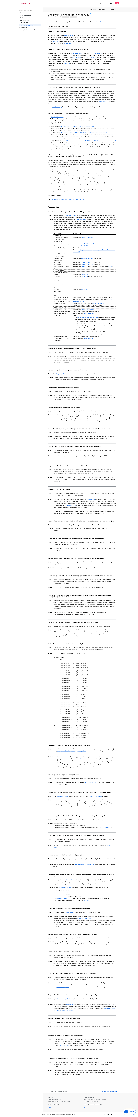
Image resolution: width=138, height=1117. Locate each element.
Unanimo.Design (57, 107)
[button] (93, 9)
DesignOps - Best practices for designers (95, 1099)
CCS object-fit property (64, 887)
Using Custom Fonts (70, 505)
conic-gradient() (81, 751)
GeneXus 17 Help (73, 16)
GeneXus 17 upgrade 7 (57, 117)
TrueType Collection (78, 53)
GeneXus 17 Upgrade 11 (63, 999)
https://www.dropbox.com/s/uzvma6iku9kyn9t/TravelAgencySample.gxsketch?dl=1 (84, 133)
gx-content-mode (67, 880)
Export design (102, 101)
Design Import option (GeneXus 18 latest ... (59, 1101)
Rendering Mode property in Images (85, 864)
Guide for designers (25, 15)
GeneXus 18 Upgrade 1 (62, 987)
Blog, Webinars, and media (28, 30)
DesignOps (99, 22)
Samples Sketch (24, 20)
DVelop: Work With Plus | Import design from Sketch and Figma (68, 199)
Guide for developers (26, 18)
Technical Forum (68, 35)
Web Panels (87, 900)
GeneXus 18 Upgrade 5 (98, 303)
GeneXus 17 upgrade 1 (87, 237)
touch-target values (64, 1045)
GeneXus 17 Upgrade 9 (87, 244)
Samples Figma (24, 22)
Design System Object (90, 782)
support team (67, 43)
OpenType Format (91, 57)
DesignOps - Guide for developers (93, 1104)
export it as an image (72, 763)
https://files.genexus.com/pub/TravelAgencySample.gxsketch (77, 127)
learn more (110, 135)
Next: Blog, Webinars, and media (109, 1091)
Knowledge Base (90, 499)
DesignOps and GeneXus (25, 11)
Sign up (112, 3)
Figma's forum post (88, 313)
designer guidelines (81, 219)
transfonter (67, 63)
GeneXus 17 (84, 266)
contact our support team (84, 918)
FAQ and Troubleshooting (27, 25)
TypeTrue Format (76, 57)
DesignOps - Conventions (91, 1101)
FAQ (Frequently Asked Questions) (59, 27)
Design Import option (70, 215)
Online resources (24, 27)
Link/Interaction (70, 912)
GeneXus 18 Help (66, 16)
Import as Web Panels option (81, 759)
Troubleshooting (53, 207)
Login (117, 3)
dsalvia (66, 1091)
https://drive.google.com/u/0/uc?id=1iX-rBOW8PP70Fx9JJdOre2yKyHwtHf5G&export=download (89, 141)
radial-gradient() (70, 751)
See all (49, 1107)
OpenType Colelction (96, 53)
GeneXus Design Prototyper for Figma (87, 317)
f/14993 (110, 266)
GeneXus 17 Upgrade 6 (63, 796)
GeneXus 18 (84, 246)
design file (55, 41)
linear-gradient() (61, 751)
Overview (22, 13)
